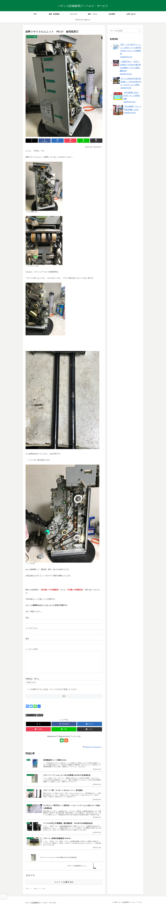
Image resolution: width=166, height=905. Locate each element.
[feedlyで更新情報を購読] (62, 740)
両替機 (41, 715)
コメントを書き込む (64, 882)
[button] (96, 140)
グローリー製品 (32, 715)
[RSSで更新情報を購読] (66, 740)
